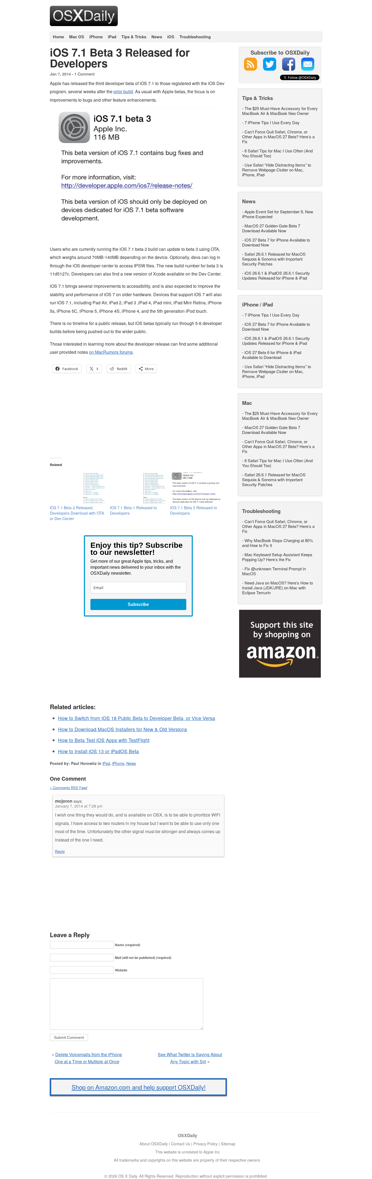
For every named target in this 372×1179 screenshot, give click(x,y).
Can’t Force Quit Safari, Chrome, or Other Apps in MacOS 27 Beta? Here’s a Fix (278, 136)
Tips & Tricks (133, 37)
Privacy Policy (205, 1143)
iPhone (96, 37)
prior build (123, 91)
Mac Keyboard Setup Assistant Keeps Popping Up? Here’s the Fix (277, 557)
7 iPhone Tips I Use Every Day (272, 122)
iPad (112, 37)
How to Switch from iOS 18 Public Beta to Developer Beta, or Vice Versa (136, 718)
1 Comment (84, 74)
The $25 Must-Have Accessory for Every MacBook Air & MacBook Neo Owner (280, 110)
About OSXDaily (153, 1143)
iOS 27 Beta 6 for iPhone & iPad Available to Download (271, 354)
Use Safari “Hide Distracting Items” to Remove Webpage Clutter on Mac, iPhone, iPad (276, 169)
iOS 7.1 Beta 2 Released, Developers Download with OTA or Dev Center (77, 513)
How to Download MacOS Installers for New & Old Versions (122, 729)
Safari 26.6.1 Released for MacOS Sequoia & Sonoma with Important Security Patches (274, 259)
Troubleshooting (195, 37)
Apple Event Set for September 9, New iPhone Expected (277, 214)
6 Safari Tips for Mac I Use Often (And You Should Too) (277, 153)
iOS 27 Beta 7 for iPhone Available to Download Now (276, 242)
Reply (60, 851)
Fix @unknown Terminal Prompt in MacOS (274, 571)
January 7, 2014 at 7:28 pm (78, 806)
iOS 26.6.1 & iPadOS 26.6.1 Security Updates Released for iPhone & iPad (276, 275)
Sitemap (228, 1143)
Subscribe (138, 604)
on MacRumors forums (111, 352)
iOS (170, 37)
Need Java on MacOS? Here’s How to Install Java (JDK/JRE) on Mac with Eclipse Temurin (277, 587)
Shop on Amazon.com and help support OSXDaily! (139, 1087)
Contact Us (180, 1143)
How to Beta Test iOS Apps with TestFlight (104, 740)
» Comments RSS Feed (68, 787)
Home (58, 37)
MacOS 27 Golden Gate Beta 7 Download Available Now (271, 228)
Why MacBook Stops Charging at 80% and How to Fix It (277, 542)
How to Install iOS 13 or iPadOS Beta (98, 751)
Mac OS (76, 37)
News (156, 37)
